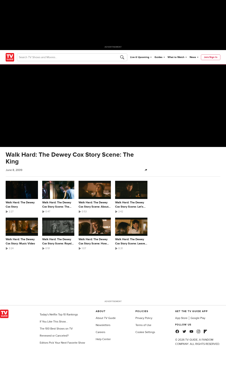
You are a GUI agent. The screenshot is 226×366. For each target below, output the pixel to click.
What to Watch (176, 57)
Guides (158, 57)
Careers (100, 332)
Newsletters (103, 325)
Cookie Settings (145, 332)
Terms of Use (143, 325)
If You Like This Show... (54, 321)
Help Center (103, 339)
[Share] (146, 170)
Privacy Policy (143, 318)
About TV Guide (106, 318)
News (193, 57)
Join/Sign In (210, 57)
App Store (181, 318)
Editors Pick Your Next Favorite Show (62, 343)
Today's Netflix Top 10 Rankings (59, 314)
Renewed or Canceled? (54, 335)
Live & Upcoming (139, 57)
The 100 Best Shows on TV (56, 328)
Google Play (198, 318)
